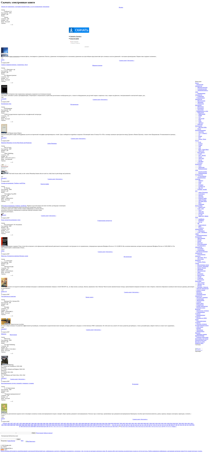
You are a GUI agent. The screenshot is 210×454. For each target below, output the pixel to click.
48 (100, 426)
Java (199, 148)
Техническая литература (199, 85)
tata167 (3, 418)
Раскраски (199, 293)
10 (162, 426)
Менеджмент (201, 100)
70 (64, 426)
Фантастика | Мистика (200, 332)
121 (143, 425)
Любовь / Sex (201, 284)
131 (120, 425)
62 (77, 426)
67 (69, 426)
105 (179, 425)
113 (161, 425)
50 (97, 426)
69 (65, 426)
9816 (180, 423)
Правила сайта (199, 343)
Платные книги (200, 307)
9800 (35, 425)
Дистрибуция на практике (8, 296)
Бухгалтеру (200, 108)
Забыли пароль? (48, 433)
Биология (199, 242)
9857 (59, 423)
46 (103, 426)
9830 (139, 423)
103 (183, 425)
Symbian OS (201, 186)
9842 (103, 423)
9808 (11, 425)
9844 (97, 423)
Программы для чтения (201, 338)
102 (185, 425)
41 (111, 426)
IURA (2, 59)
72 (60, 426)
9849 (83, 423)
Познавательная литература (200, 295)
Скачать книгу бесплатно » (126, 60)
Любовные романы (201, 334)
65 (72, 426)
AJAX (199, 121)
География (200, 248)
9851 (77, 423)
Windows (200, 180)
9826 (150, 423)
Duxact (4, 215)
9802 (29, 425)
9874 (9, 423)
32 (126, 426)
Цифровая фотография (199, 205)
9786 (76, 425)
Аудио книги (199, 327)
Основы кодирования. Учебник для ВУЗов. (13, 183)
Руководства (200, 304)
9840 (109, 423)
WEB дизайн (201, 114)
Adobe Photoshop (52, 143)
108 (172, 425)
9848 (85, 423)
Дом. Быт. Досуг (202, 257)
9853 (71, 423)
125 (134, 425)
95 (23, 426)
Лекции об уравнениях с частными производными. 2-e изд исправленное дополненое (25, 6)
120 (145, 425)
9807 (14, 425)
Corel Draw (201, 194)
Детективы (199, 330)
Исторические (74, 104)
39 (115, 426)
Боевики (198, 328)
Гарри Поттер (11, 441)
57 (85, 426)
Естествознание (202, 244)
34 (123, 426)
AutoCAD (201, 211)
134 (113, 425)
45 (105, 426)
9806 (17, 425)
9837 (118, 423)
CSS (199, 117)
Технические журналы (202, 310)
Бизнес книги (89, 297)
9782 (88, 425)
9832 (133, 423)
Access (200, 160)
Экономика (200, 102)
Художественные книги (202, 325)
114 (158, 425)
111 (165, 425)
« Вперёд (4, 423)
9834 (127, 423)
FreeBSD (200, 185)
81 (46, 426)
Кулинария (135, 384)
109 (169, 425)
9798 (41, 425)
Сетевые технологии (199, 163)
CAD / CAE (200, 208)
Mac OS (200, 188)
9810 (5, 425)
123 (138, 425)
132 (117, 425)
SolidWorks (201, 219)
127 (129, 425)
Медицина (200, 269)
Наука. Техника (201, 268)
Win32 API (201, 151)
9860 (50, 423)
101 (188, 425)
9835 (124, 423)
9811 (2, 425)
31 (128, 426)
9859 (53, 423)
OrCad (200, 222)
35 (121, 426)
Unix (199, 183)
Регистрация (39, 433)
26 (136, 426)
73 (59, 426)
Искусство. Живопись (199, 259)
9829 (142, 423)
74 (57, 426)
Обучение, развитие (202, 297)
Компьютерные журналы (200, 315)
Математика (201, 238)
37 (118, 426)
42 (110, 426)
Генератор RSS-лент (200, 340)
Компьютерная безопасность (201, 173)
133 (115, 425)
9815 (183, 423)
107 (174, 425)
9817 (177, 423)
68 (67, 426)
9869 (23, 423)
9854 (68, 423)
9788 (70, 425)
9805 (20, 425)
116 (154, 425)
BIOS (199, 226)
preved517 (4, 137)
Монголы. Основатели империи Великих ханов (14, 256)
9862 (44, 423)
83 (42, 426)
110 (167, 425)
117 (152, 425)
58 (83, 426)
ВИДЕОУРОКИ (199, 336)
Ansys (199, 210)
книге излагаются (14, 56)
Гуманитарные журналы (200, 312)
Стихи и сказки (200, 290)
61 (78, 426)
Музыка (199, 285)
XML (199, 146)
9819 (171, 423)
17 (151, 426)
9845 (94, 423)
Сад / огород (200, 282)
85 (39, 426)
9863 (41, 423)
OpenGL (200, 195)
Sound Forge (201, 207)
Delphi (200, 136)
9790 (64, 425)
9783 (85, 425)
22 (142, 426)
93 (26, 426)
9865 (35, 423)
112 (163, 425)
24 (139, 426)
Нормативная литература (200, 94)
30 (129, 426)
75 (56, 426)
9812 (192, 423)
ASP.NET (200, 123)
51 (95, 426)
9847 (88, 423)
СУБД (200, 154)
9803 (26, 425)
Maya (199, 202)
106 (176, 425)
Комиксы (198, 291)
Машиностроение (97, 65)
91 (29, 426)
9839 (112, 423)
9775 (109, 425)
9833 (130, 423)
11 (160, 426)
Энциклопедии (200, 300)
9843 (100, 423)
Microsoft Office (202, 127)
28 (133, 426)
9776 (106, 425)
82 (44, 426)
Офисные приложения (199, 125)
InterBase (200, 161)
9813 (189, 423)
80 (47, 426)
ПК (198, 223)
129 (124, 425)
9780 (94, 425)
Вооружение (13, 334)
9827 (148, 423)
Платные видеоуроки (202, 337)
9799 (38, 425)
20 (146, 426)
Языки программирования (200, 129)
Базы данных (201, 152)
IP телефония (202, 176)
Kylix (199, 142)
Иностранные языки (203, 265)
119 (147, 425)
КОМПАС (201, 220)
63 (75, 426)
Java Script (201, 118)
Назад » (174, 426)
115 (156, 425)
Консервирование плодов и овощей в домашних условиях (17, 383)
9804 (23, 425)
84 (41, 426)
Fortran (200, 143)
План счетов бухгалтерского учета (10, 220)
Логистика (200, 109)
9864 (38, 423)
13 (157, 426)
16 (152, 426)
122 (140, 425)
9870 (21, 423)
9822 (162, 423)
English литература (202, 306)
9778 (100, 425)
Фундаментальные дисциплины (201, 236)
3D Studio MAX (202, 201)
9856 (62, 423)
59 (82, 426)
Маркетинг (200, 106)
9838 (115, 423)
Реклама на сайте (200, 341)
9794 (53, 425)
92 (28, 426)
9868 (26, 423)
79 (49, 426)
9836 (121, 423)
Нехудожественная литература (201, 252)
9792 (58, 425)
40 (113, 426)
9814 (186, 423)
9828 (145, 423)
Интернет (201, 231)
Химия (199, 241)
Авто (198, 272)
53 (92, 426)
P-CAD (200, 214)
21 (144, 426)
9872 (15, 423)
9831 (136, 423)
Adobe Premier (202, 200)
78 (51, 426)
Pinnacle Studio (202, 198)
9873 (12, 423)
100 (190, 425)
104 (181, 425)
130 (122, 425)
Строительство (202, 89)
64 (74, 426)
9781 (91, 425)
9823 (159, 423)
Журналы (197, 309)
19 (147, 426)
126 (131, 425)
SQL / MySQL (202, 155)
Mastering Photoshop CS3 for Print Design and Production (16, 142)
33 (124, 426)
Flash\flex (201, 197)
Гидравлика (200, 96)
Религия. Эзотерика (202, 266)
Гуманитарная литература (104, 220)
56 (87, 426)
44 (106, 426)
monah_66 (4, 291)
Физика (121, 7)
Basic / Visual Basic (203, 149)
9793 (55, 425)
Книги (197, 83)
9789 (67, 425)
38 (116, 426)
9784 (82, 425)
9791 (61, 425)
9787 (73, 425)
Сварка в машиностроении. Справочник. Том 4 (14, 64)
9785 (79, 425)
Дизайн (199, 276)
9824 (156, 423)
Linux (199, 182)
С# (199, 134)
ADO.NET (201, 158)
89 (33, 426)
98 (193, 425)
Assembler (201, 131)
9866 (32, 423)
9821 (165, 423)
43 (108, 426)
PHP (199, 120)
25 (138, 426)
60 (80, 426)
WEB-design (200, 112)
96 (21, 426)
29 (131, 426)
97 (19, 426)
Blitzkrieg (3, 334)
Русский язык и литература (200, 246)
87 (36, 426)
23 (141, 426)
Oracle (200, 157)
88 (34, 426)
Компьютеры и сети (202, 111)
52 (93, 426)
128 (127, 425)
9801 (32, 425)
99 (192, 425)
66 (70, 426)
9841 (106, 423)
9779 (97, 425)
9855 (65, 423)
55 (88, 426)
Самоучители (202, 225)
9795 (50, 425)
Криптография (45, 184)
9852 (74, 423)
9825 (153, 423)
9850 (80, 423)
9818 (174, 423)
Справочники (200, 299)
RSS (22, 440)
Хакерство (201, 167)
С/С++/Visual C (202, 133)
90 (31, 426)
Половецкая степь (6, 103)
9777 (103, 425)
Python (200, 145)
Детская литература (202, 288)
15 (154, 426)
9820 (168, 423)
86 (37, 426)
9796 (47, 425)
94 (24, 426)
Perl (199, 137)
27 (134, 426)
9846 (91, 423)
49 (98, 426)
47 (101, 426)
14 (156, 426)
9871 (18, 423)
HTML (200, 115)
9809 (8, 425)
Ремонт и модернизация (199, 228)
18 (149, 426)
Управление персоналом (199, 104)
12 (159, 426)
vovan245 (3, 98)
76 (54, 426)
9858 (56, 423)
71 (62, 426)
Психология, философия (199, 280)
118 (149, 425)
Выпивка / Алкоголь (202, 287)
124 (136, 425)
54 (90, 426)
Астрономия (200, 250)
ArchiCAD (201, 213)
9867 (29, 423)
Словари (198, 302)
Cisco (199, 166)
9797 (44, 425)
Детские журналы (201, 324)
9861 (47, 423)
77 (52, 426)
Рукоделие (200, 278)
